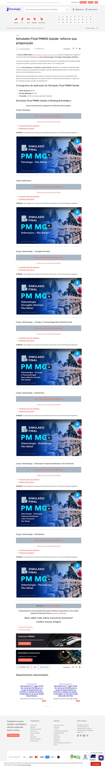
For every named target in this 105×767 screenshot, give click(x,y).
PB (78, 19)
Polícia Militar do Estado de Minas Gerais (45, 55)
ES (86, 16)
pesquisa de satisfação (58, 613)
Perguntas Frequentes (59, 733)
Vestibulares (56, 727)
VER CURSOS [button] (24, 643)
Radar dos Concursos (12, 2)
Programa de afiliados (35, 739)
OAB (96, 2)
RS (74, 22)
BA (75, 16)
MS (67, 19)
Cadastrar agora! (13, 735)
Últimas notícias (44, 667)
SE (82, 22)
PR (90, 19)
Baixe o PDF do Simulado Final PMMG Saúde (48, 116)
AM (67, 16)
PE (82, 19)
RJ (59, 22)
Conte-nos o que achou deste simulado (49, 122)
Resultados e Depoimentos (48, 2)
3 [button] (49, 707)
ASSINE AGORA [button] (25, 660)
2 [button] (47, 707)
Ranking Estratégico (26, 128)
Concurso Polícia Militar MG (52, 606)
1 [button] (46, 707)
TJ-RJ (33, 2)
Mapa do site (33, 737)
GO (90, 16)
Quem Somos (33, 725)
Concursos (83, 2)
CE (78, 16)
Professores (38, 2)
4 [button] (50, 707)
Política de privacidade (35, 729)
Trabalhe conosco (34, 741)
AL (63, 16)
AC (59, 16)
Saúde (35, 667)
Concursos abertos (26, 627)
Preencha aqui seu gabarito (29, 126)
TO (90, 22)
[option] (31, 691)
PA (75, 19)
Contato (58, 2)
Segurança (32, 727)
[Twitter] (87, 735)
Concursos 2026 (24, 630)
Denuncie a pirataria (35, 733)
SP (86, 22)
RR (71, 22)
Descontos (56, 735)
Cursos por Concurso (59, 725)
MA (59, 19)
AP (71, 16)
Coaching (56, 729)
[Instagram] (78, 735)
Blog (12, 28)
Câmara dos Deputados (25, 2)
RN (63, 22)
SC (78, 22)
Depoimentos (57, 737)
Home (8, 28)
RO (67, 22)
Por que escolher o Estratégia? (61, 731)
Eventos (32, 735)
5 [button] (52, 707)
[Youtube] (84, 735)
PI (86, 19)
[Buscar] (67, 9)
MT (71, 19)
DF (82, 16)
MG (63, 19)
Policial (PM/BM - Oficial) (24, 667)
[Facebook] (80, 735)
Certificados (56, 739)
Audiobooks (56, 741)
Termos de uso (33, 731)
